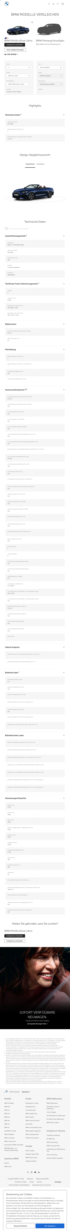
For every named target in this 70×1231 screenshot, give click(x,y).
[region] (35, 190)
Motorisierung (10, 81)
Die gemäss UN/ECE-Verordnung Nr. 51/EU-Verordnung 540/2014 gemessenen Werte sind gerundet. (31, 1052)
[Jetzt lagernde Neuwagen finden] (35, 988)
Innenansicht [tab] (40, 164)
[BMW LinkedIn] (39, 1172)
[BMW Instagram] (31, 1172)
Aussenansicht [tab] (30, 164)
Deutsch (58, 1182)
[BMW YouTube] (35, 1172)
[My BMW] (49, 4)
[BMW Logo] (6, 3)
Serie (8, 64)
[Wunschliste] (58, 4)
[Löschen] (32, 22)
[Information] (17, 54)
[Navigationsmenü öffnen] (63, 4)
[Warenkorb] (53, 4)
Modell (8, 72)
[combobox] (19, 67)
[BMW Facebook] (28, 1172)
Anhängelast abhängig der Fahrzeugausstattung (18, 1053)
